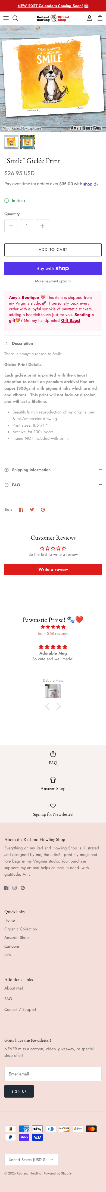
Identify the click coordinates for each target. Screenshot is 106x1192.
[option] (53, 78)
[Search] (18, 18)
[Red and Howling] (53, 18)
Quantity (12, 214)
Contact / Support (20, 1009)
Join (7, 955)
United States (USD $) (28, 1160)
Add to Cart (53, 250)
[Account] (88, 18)
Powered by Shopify (57, 1173)
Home (9, 920)
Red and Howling (29, 1173)
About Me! (13, 988)
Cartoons (12, 946)
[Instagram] (15, 888)
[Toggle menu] (6, 18)
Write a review (53, 569)
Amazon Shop (16, 937)
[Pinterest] (23, 888)
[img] (53, 627)
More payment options (53, 281)
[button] (49, 706)
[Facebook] (6, 888)
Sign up (19, 1091)
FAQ (8, 999)
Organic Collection (20, 929)
